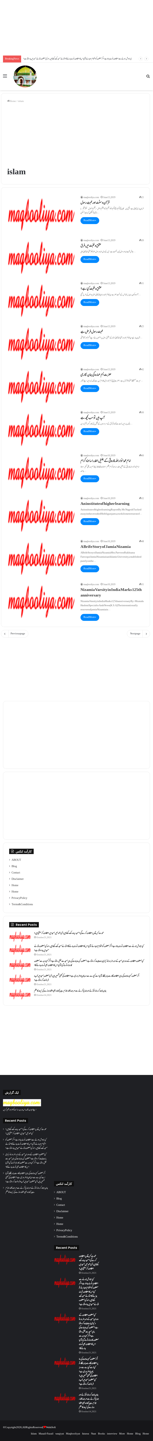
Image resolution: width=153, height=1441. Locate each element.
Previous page (18, 634)
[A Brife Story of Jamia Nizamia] (41, 559)
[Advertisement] (76, 28)
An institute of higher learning (104, 504)
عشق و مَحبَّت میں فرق (90, 246)
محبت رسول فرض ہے (91, 332)
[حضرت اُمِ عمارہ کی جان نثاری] (41, 387)
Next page (135, 634)
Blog (14, 866)
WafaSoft (51, 1427)
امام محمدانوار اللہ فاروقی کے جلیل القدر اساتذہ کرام (105, 461)
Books (101, 1434)
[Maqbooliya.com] (25, 76)
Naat (93, 1434)
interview (112, 1434)
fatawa (85, 1434)
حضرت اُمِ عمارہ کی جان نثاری (95, 375)
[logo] (22, 1106)
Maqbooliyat (73, 1434)
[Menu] (5, 77)
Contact (16, 873)
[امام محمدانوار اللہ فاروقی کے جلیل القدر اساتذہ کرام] (41, 473)
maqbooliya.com (91, 198)
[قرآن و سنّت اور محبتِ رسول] (41, 215)
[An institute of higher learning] (41, 516)
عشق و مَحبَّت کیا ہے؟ (91, 289)
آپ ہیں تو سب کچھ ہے (92, 418)
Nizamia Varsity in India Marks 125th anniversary (111, 593)
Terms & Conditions (22, 904)
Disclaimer (18, 879)
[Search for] (148, 77)
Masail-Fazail (46, 1434)
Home (13, 101)
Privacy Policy (19, 898)
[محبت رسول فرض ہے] (41, 344)
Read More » (89, 220)
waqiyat (59, 1434)
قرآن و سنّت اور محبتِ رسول (95, 203)
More (122, 1434)
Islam (34, 1434)
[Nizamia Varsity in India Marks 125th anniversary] (41, 602)
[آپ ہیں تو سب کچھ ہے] (41, 430)
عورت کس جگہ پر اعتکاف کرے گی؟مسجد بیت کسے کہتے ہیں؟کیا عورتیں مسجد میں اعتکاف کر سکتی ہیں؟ (69, 933)
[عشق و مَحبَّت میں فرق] (41, 258)
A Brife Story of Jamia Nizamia (105, 547)
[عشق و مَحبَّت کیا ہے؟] (41, 301)
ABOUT (16, 860)
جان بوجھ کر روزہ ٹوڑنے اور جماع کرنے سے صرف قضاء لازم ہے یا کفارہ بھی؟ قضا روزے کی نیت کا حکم (70, 991)
